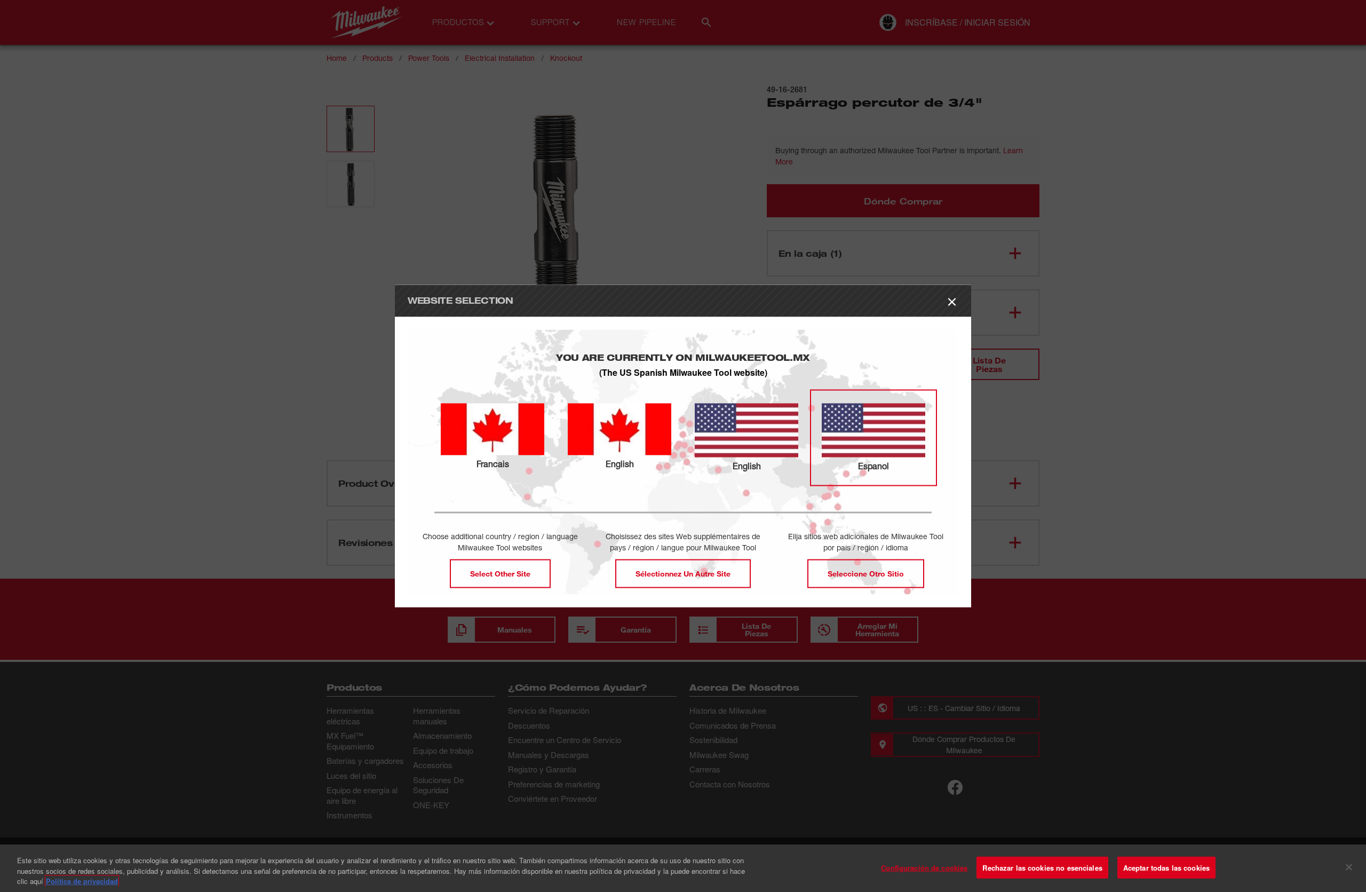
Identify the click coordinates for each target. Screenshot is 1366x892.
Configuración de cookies (924, 867)
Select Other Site (500, 573)
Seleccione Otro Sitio (866, 573)
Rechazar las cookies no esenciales (1042, 867)
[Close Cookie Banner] (1349, 867)
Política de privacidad (82, 881)
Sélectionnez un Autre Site (683, 573)
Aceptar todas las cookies (1166, 867)
